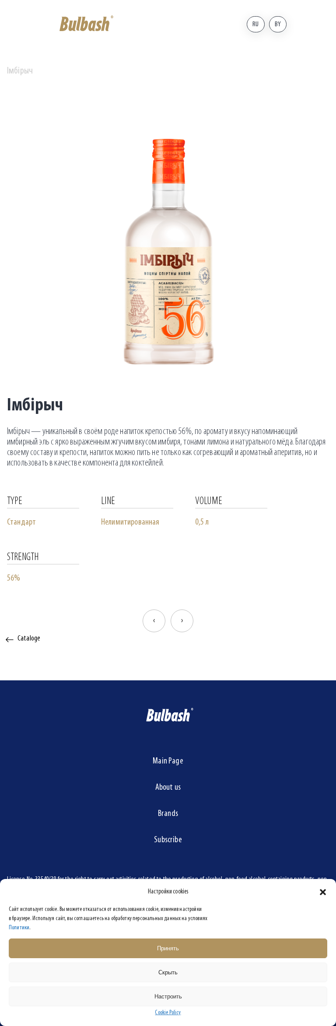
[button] (322, 892)
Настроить (168, 996)
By (278, 24)
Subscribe (168, 840)
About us (168, 787)
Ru (255, 24)
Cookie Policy (168, 1012)
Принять (168, 948)
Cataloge (29, 639)
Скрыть (168, 972)
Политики (19, 927)
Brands (168, 813)
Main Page (168, 761)
